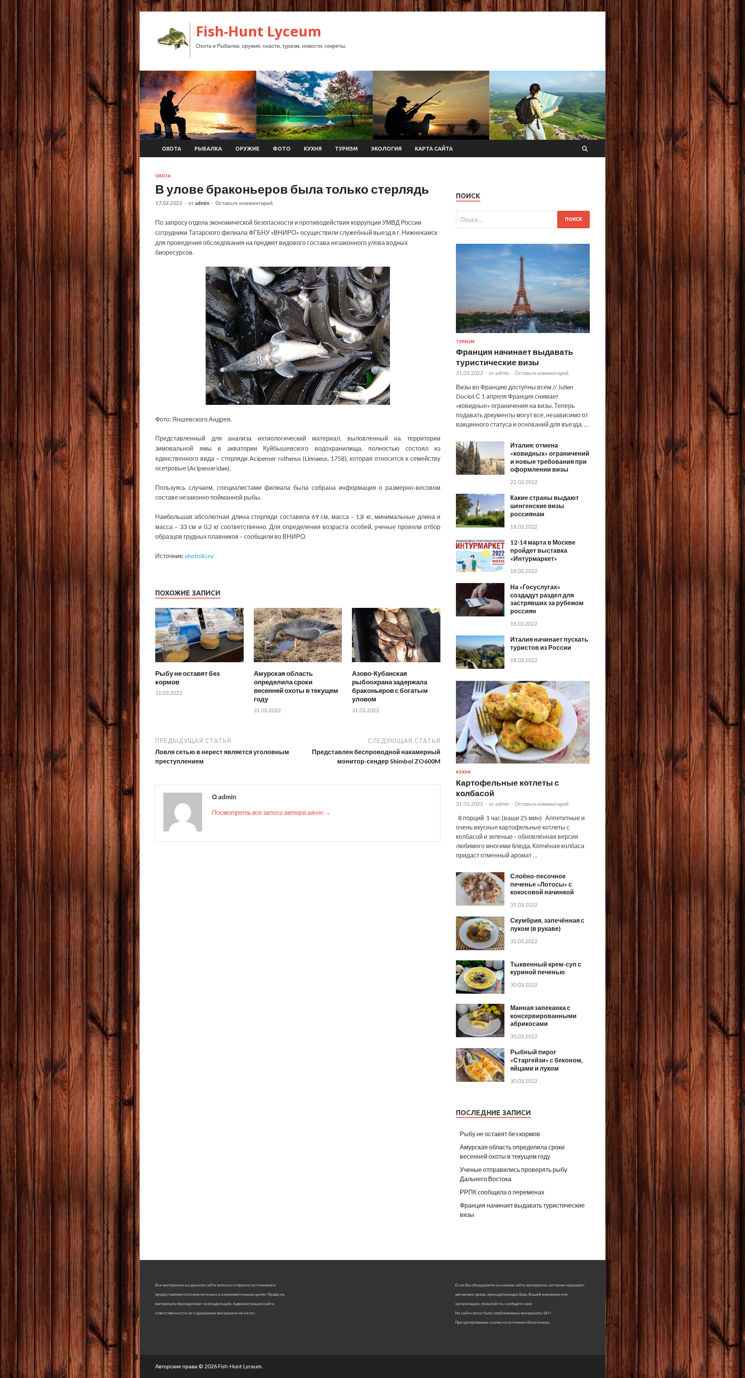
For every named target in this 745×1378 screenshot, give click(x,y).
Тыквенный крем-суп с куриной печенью (545, 968)
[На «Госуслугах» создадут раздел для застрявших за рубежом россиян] (480, 614)
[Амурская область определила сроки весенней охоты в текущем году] (298, 664)
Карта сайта (434, 149)
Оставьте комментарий (244, 203)
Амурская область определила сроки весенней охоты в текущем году (296, 686)
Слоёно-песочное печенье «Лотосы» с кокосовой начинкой (542, 884)
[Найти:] (523, 219)
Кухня (313, 149)
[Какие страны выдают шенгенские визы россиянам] (480, 525)
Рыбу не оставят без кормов (500, 1133)
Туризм (346, 149)
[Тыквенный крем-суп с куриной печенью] (480, 991)
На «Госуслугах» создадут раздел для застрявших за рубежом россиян (547, 598)
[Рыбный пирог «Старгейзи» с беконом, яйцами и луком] (480, 1079)
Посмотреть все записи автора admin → (271, 812)
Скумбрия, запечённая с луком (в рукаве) (547, 924)
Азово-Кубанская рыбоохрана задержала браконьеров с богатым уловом (390, 686)
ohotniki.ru (199, 555)
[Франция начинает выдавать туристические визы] (523, 334)
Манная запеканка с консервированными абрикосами (543, 1015)
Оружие (247, 149)
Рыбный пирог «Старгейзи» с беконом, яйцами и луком (546, 1060)
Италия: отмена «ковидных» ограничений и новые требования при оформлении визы (549, 457)
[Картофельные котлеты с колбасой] (523, 765)
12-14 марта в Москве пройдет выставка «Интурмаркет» (542, 550)
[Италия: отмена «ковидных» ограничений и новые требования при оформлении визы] (480, 472)
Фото (282, 149)
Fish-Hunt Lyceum (258, 31)
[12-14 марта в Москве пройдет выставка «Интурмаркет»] (480, 569)
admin (202, 203)
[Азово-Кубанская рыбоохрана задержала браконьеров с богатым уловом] (396, 664)
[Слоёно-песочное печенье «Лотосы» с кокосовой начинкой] (480, 903)
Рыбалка (208, 149)
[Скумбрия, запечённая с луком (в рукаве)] (480, 947)
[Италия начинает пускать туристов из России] (480, 666)
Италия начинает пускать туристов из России (549, 643)
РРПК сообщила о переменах (502, 1192)
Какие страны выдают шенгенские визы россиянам (544, 505)
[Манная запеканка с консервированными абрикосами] (480, 1034)
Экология (386, 149)
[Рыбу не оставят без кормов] (199, 664)
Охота (171, 149)
